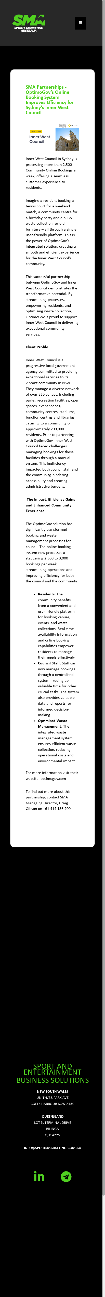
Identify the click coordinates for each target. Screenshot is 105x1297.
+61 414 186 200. (57, 809)
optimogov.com (53, 779)
